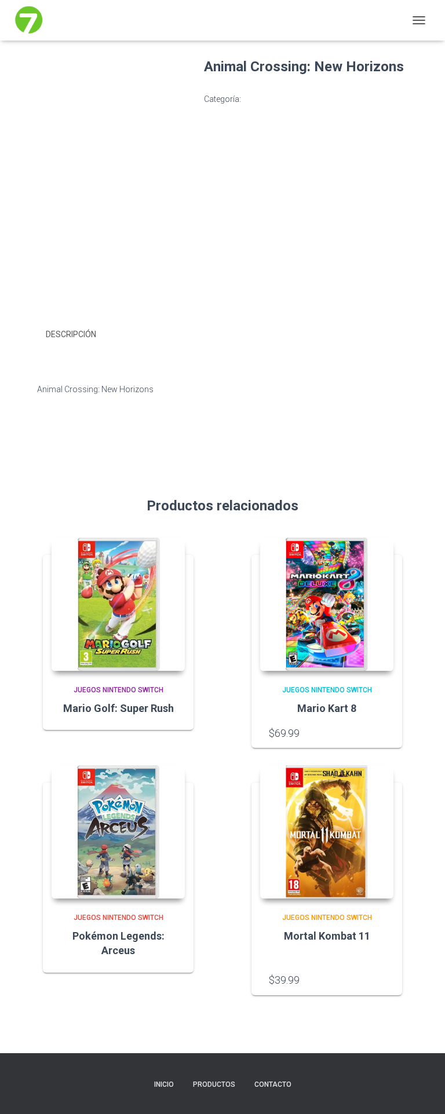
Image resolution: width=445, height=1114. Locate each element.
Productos (214, 1084)
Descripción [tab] (71, 334)
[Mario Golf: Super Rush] (118, 604)
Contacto (272, 1084)
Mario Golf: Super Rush (118, 708)
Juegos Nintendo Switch (287, 99)
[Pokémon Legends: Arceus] (118, 831)
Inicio (164, 1084)
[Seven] (33, 20)
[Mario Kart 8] (326, 604)
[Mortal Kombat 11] (326, 831)
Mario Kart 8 (326, 708)
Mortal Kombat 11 (327, 936)
